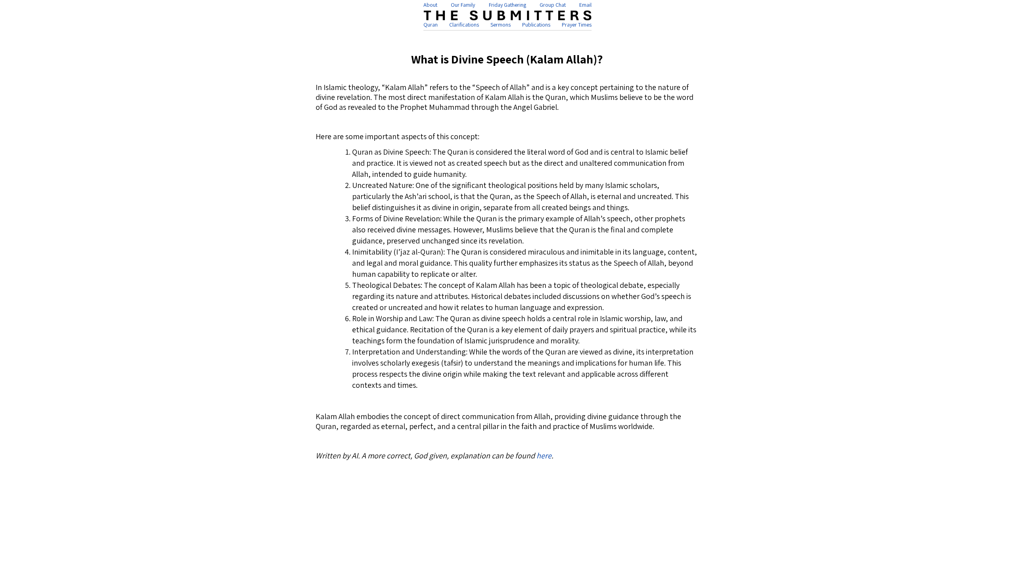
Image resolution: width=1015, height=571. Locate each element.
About (430, 5)
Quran (430, 24)
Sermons (500, 24)
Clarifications (464, 24)
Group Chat (553, 5)
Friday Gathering (507, 5)
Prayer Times (577, 24)
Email (585, 5)
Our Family (463, 5)
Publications (536, 24)
